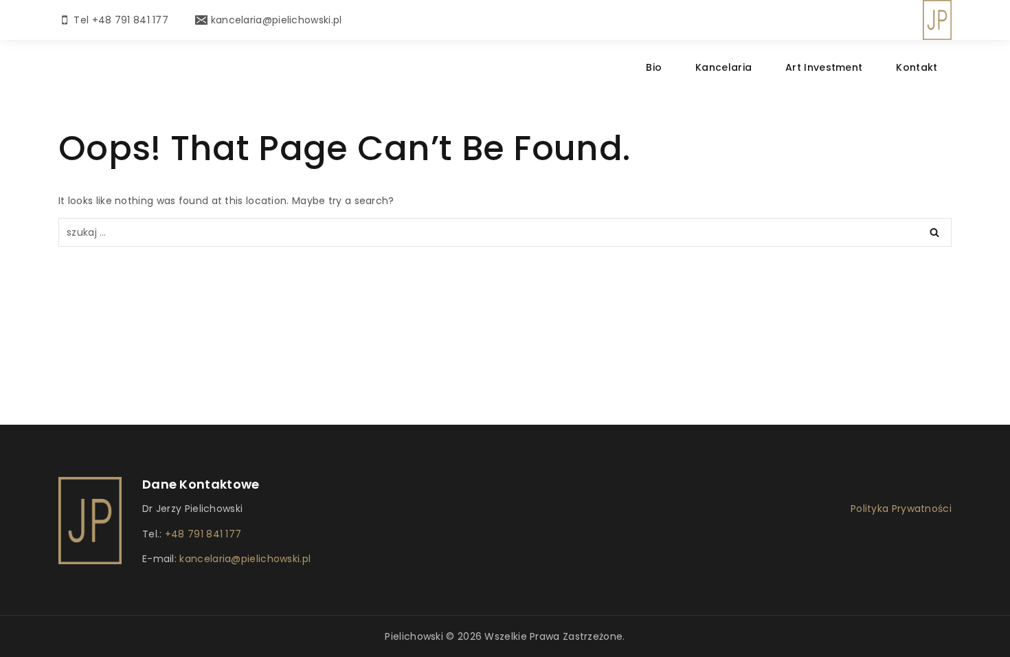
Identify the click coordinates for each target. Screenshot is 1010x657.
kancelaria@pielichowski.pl (244, 559)
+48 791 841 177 (203, 534)
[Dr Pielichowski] (937, 20)
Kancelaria (723, 67)
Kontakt (916, 67)
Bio (654, 67)
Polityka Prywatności (901, 508)
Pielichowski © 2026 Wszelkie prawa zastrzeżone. (505, 636)
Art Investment (823, 67)
